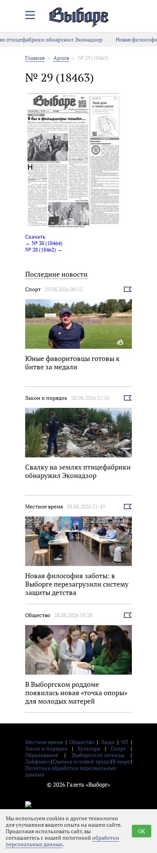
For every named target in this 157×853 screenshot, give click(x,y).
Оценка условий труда (81, 761)
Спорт (33, 289)
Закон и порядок (46, 397)
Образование (41, 754)
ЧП (124, 742)
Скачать (35, 236)
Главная (35, 57)
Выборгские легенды (98, 754)
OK (141, 831)
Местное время (44, 506)
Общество (37, 615)
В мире (121, 761)
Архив (61, 57)
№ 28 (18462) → (43, 249)
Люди (108, 742)
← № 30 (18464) (43, 243)
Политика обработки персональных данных (70, 771)
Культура (89, 748)
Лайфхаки (37, 761)
